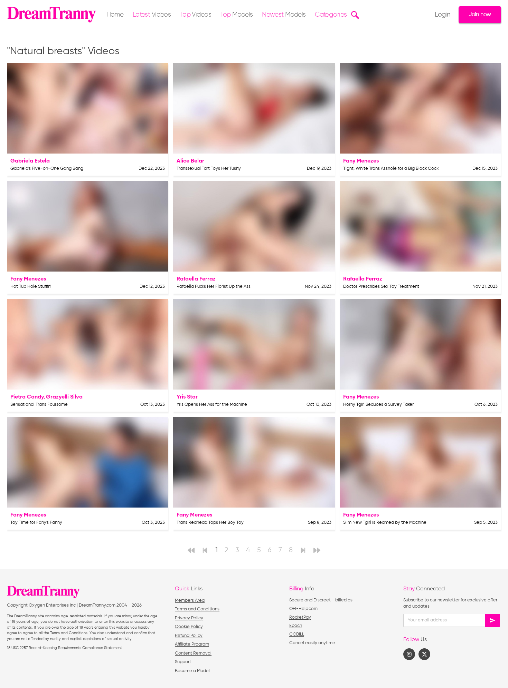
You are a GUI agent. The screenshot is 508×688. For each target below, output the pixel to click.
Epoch (295, 625)
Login (442, 14)
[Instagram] (409, 654)
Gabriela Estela (30, 161)
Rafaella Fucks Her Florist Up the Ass (214, 286)
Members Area (190, 600)
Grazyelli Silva (64, 397)
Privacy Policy (189, 618)
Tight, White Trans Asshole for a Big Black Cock (391, 168)
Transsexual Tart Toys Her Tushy (209, 168)
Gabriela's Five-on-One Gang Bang (46, 168)
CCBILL (296, 634)
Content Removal (193, 653)
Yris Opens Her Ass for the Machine (212, 404)
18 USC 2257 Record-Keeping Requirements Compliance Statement (64, 648)
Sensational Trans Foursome (39, 404)
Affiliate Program (192, 644)
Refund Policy (189, 635)
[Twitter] (424, 654)
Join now (480, 14)
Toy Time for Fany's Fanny (36, 522)
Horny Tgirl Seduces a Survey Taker (378, 404)
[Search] (354, 15)
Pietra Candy (27, 397)
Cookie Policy (189, 627)
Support (183, 662)
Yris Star (187, 397)
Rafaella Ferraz (196, 279)
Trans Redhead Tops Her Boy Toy (210, 522)
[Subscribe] (492, 620)
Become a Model (192, 671)
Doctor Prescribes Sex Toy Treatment (381, 286)
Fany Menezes (361, 161)
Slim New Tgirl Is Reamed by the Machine (384, 522)
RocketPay (300, 617)
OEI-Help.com (303, 609)
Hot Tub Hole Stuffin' (30, 286)
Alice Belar (190, 161)
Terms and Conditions (197, 609)
